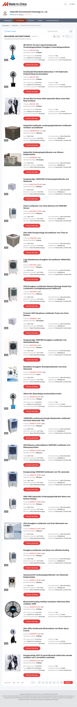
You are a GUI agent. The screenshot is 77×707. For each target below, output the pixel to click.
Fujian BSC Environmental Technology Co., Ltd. (29, 12)
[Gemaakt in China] (14, 4)
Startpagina (7, 20)
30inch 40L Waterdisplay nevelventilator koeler (42, 394)
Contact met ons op (52, 20)
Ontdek (40, 20)
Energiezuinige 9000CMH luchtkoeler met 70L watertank (46, 472)
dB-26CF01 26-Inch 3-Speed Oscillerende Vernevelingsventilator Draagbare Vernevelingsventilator (46, 46)
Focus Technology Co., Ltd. (36, 694)
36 (18, 682)
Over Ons (31, 20)
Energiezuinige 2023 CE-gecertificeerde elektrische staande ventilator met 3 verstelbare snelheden (47, 656)
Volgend (67, 682)
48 (22, 682)
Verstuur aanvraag (32, 65)
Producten (21, 20)
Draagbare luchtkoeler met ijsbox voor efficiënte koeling (46, 550)
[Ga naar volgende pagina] (71, 36)
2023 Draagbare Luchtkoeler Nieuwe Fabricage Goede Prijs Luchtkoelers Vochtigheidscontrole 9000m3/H (47, 287)
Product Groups (11, 31)
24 (14, 682)
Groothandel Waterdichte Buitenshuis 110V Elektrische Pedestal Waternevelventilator (45, 73)
